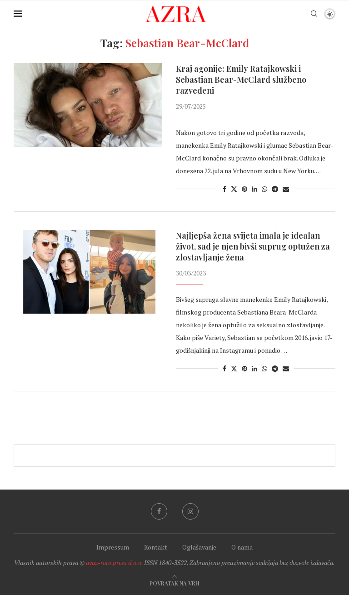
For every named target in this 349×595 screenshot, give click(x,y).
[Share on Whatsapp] (264, 189)
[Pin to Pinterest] (244, 189)
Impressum (112, 547)
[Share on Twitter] (234, 189)
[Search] (314, 13)
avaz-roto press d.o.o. (114, 562)
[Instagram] (190, 511)
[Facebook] (159, 511)
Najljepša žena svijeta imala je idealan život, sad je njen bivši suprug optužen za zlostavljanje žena (253, 246)
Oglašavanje (199, 547)
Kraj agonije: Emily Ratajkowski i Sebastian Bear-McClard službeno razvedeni (241, 79)
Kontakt (155, 547)
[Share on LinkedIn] (254, 189)
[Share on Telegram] (275, 189)
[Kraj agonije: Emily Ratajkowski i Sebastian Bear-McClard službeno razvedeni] (88, 105)
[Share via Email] (286, 189)
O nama (242, 547)
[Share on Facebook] (224, 189)
